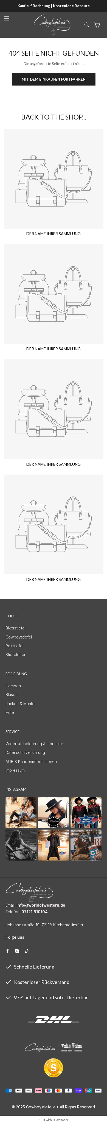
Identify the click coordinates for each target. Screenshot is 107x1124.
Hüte (9, 712)
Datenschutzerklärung (25, 752)
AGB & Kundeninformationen (31, 761)
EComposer (60, 1120)
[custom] (7, 951)
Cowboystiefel (18, 637)
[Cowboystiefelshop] (52, 25)
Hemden (13, 685)
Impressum (15, 770)
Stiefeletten (15, 654)
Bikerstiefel (15, 628)
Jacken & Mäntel (20, 703)
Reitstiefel (14, 645)
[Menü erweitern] (6, 18)
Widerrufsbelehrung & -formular (34, 743)
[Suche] (86, 24)
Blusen (11, 694)
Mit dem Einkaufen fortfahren (54, 79)
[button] (97, 24)
